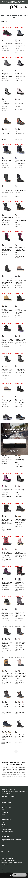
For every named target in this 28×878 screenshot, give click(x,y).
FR (2, 869)
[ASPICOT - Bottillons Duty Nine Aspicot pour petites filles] (20, 268)
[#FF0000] (2, 186)
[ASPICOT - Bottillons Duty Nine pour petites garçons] (20, 298)
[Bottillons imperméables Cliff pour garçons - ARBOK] (20, 417)
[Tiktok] (17, 451)
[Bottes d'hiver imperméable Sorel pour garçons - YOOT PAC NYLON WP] (7, 508)
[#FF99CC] (16, 99)
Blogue (3, 814)
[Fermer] (26, 425)
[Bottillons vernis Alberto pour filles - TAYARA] (20, 478)
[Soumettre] (26, 845)
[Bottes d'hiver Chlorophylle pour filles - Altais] (7, 541)
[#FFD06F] (6, 366)
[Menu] (2, 7)
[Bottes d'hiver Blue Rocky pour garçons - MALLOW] (7, 694)
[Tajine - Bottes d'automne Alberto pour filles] (20, 121)
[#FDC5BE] (16, 276)
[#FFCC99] (6, 129)
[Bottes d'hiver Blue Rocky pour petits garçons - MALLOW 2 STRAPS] (7, 662)
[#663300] (6, 609)
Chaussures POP (10, 872)
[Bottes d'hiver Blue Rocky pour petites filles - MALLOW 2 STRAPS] (20, 662)
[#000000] (19, 40)
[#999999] (2, 70)
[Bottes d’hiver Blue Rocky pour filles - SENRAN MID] (7, 571)
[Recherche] (22, 7)
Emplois (3, 810)
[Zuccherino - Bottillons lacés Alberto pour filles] (20, 91)
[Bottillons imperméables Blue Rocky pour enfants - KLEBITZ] (7, 601)
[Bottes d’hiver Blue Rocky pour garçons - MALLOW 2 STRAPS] (7, 631)
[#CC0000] (16, 129)
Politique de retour (17, 862)
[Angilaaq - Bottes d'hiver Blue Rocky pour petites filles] (20, 149)
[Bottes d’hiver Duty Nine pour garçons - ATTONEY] (7, 724)
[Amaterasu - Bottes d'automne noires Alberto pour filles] (20, 206)
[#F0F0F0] (2, 40)
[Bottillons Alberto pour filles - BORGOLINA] (7, 478)
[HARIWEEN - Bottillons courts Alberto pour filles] (7, 62)
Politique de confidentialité (8, 860)
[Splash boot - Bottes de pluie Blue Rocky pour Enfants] (7, 178)
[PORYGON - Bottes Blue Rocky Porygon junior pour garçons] (7, 328)
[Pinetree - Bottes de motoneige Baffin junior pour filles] (20, 236)
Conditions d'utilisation (7, 858)
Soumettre (14, 446)
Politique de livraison (6, 862)
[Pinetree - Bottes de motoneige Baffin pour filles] (7, 236)
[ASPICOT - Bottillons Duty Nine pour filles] (7, 388)
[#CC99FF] (19, 579)
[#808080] (19, 702)
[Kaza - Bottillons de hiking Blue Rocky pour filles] (7, 32)
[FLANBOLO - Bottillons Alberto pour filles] (20, 32)
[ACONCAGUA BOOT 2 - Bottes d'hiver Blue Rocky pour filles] (7, 358)
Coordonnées (4, 865)
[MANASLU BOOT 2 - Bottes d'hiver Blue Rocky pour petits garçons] (7, 268)
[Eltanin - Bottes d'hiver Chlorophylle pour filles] (20, 601)
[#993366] (2, 486)
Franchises (4, 812)
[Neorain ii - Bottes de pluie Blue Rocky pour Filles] (20, 178)
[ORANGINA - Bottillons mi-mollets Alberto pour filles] (7, 91)
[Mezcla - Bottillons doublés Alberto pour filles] (7, 121)
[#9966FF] (19, 276)
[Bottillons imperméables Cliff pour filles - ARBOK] (7, 417)
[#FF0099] (2, 549)
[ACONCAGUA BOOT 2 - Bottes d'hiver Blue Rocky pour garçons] (20, 358)
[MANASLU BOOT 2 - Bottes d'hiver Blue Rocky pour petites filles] (20, 328)
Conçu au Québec (6, 807)
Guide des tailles (6, 829)
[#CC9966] (2, 306)
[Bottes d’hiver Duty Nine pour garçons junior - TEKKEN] (20, 508)
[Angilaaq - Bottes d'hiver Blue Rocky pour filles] (7, 149)
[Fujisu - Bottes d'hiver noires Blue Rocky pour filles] (20, 388)
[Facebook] (11, 451)
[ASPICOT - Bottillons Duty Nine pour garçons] (7, 298)
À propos (4, 805)
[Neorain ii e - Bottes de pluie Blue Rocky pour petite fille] (7, 206)
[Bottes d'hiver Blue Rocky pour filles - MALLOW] (20, 694)
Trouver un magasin (7, 831)
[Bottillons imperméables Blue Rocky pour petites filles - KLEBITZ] (20, 541)
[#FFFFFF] (6, 455)
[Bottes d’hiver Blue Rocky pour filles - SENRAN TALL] (20, 724)
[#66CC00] (6, 516)
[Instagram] (14, 451)
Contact (3, 824)
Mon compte (5, 827)
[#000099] (16, 40)
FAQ (2, 822)
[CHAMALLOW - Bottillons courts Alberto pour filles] (20, 62)
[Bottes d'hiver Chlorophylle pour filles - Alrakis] (20, 571)
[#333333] (19, 670)
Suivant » (16, 751)
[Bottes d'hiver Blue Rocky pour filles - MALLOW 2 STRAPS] (20, 631)
